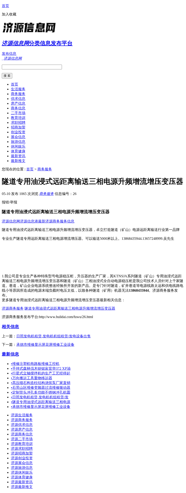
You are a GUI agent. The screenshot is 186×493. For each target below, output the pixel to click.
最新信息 (10, 354)
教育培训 (18, 118)
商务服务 (18, 94)
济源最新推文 (22, 487)
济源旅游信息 (22, 468)
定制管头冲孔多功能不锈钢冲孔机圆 (40, 392)
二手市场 (18, 113)
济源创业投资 (22, 458)
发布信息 (9, 54)
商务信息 (18, 108)
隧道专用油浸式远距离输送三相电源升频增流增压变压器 (69, 308)
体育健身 (18, 151)
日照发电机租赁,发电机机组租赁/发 (40, 397)
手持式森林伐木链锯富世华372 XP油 (41, 368)
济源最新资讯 (22, 482)
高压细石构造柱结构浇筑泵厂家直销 (40, 383)
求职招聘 (18, 122)
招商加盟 (18, 127)
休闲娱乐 (18, 146)
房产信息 (18, 103)
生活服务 (18, 89)
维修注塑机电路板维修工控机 (35, 364)
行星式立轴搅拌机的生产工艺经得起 (40, 373)
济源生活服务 (22, 415)
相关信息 (10, 326)
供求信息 (18, 99)
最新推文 (18, 161)
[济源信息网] (30, 33)
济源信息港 (29, 221)
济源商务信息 (22, 434)
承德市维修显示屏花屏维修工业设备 (45, 344)
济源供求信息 (22, 425)
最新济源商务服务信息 (56, 221)
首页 (5, 6)
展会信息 (18, 137)
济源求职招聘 (22, 448)
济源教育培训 (22, 444)
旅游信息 (18, 142)
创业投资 (18, 132)
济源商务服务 (13, 308)
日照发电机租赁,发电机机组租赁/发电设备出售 (53, 336)
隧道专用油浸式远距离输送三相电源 (40, 402)
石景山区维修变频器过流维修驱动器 (40, 387)
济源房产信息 (22, 429)
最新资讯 (18, 156)
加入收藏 (9, 14)
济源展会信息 (22, 463)
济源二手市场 (22, 439)
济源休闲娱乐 (22, 472)
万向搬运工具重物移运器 (31, 378)
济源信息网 (11, 221)
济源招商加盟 (22, 453)
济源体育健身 (22, 477)
